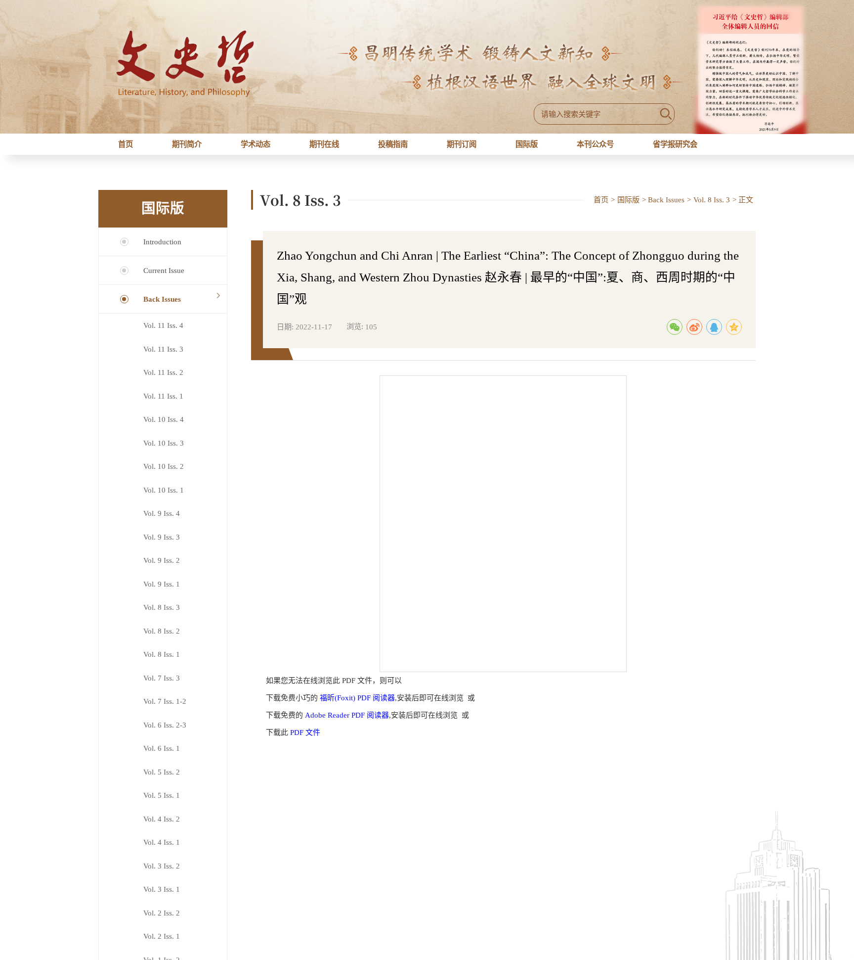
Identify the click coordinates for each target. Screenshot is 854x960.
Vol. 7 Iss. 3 (161, 685)
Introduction (162, 249)
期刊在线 (322, 148)
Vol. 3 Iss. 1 (161, 896)
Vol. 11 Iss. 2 (163, 379)
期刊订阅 (462, 148)
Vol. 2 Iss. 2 (161, 920)
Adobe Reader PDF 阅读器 (347, 723)
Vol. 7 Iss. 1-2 (164, 708)
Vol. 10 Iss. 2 (163, 473)
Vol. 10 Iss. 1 (163, 497)
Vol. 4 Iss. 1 (161, 849)
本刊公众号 (596, 148)
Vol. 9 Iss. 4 (161, 520)
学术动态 (252, 148)
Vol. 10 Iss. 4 (163, 426)
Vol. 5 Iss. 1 (161, 802)
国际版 (526, 148)
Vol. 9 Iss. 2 (161, 567)
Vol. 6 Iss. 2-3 (164, 732)
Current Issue (163, 278)
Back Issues (162, 306)
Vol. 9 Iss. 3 (161, 544)
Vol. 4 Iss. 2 (161, 826)
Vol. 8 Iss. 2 (161, 638)
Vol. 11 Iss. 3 (163, 356)
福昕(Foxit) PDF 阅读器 (357, 705)
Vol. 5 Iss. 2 (161, 779)
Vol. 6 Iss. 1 (161, 755)
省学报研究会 (682, 148)
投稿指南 (392, 148)
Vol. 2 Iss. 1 (161, 943)
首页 (123, 148)
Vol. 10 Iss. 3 (163, 450)
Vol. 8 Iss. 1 (161, 661)
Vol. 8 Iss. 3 (161, 614)
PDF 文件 (305, 740)
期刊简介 (182, 148)
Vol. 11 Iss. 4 (163, 332)
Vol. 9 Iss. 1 (161, 591)
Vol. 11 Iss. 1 (163, 403)
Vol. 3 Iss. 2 (161, 873)
